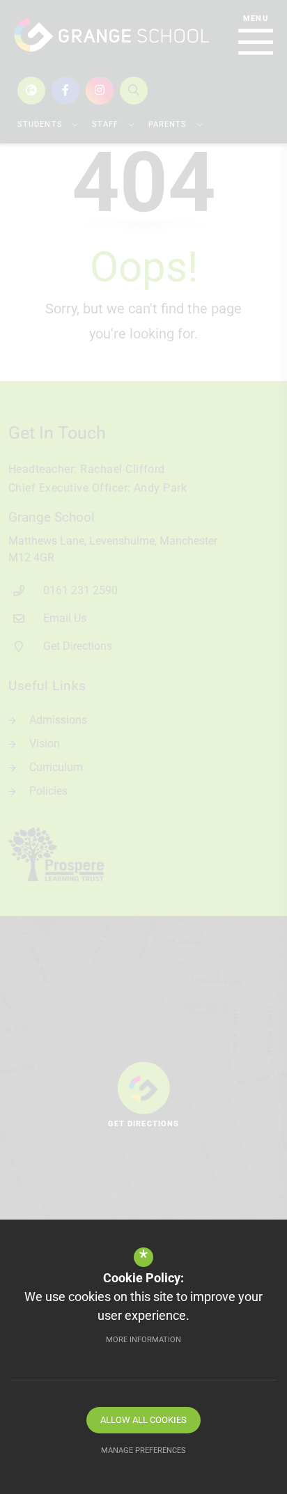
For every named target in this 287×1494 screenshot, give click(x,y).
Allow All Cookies (143, 1420)
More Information (143, 1339)
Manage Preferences (143, 1450)
